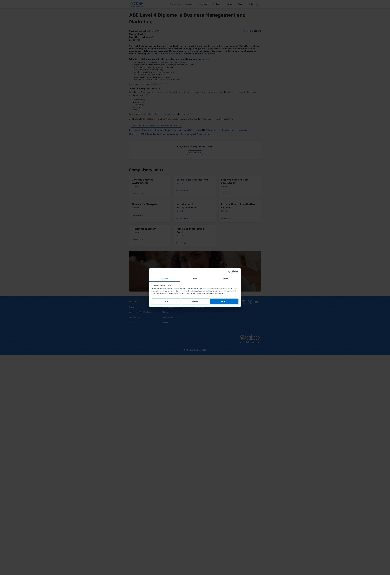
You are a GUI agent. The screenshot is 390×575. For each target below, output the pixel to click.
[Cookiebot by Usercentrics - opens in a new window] (229, 272)
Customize (194, 301)
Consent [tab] (164, 279)
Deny (166, 301)
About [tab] (225, 279)
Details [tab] (195, 279)
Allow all (224, 301)
